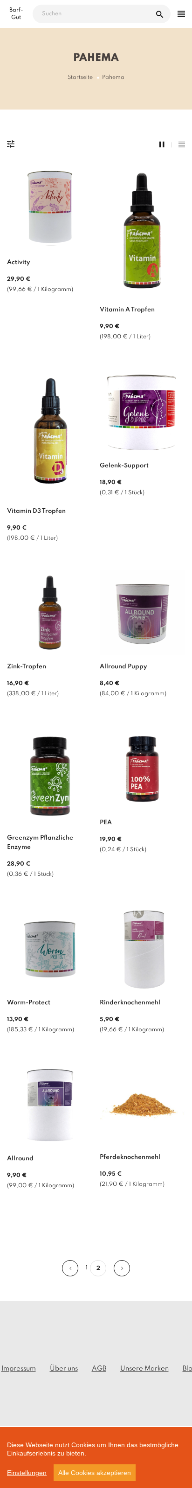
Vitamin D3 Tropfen (36, 511)
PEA (106, 823)
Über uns (64, 1368)
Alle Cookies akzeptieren (94, 1472)
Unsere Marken (144, 1368)
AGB (99, 1368)
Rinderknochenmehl (130, 1003)
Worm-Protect (28, 1003)
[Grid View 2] (165, 145)
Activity (18, 262)
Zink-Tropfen (26, 667)
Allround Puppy (123, 667)
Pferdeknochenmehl (130, 1157)
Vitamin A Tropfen (127, 310)
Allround (20, 1159)
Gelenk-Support (124, 466)
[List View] (181, 145)
